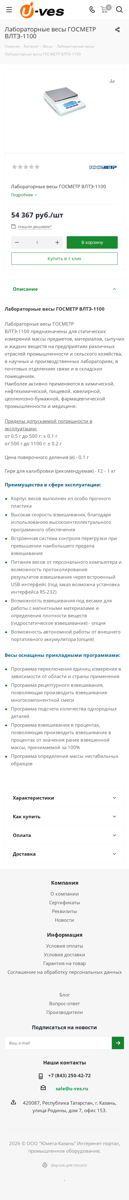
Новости (64, 920)
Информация (64, 934)
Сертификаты (64, 902)
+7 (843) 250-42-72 (69, 1075)
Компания (64, 882)
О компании (64, 894)
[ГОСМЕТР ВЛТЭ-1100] (64, 108)
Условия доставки (64, 954)
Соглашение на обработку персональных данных (65, 972)
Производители (64, 1012)
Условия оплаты (64, 946)
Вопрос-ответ (64, 1003)
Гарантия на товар (64, 963)
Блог (64, 995)
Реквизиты (64, 911)
